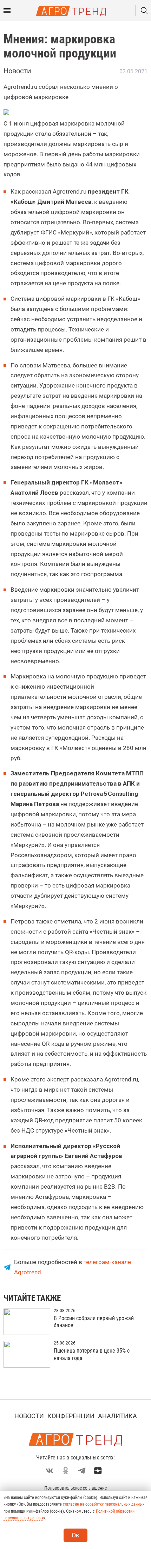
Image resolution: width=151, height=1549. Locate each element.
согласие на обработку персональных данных (103, 1504)
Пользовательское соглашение (75, 1488)
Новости (29, 1416)
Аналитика (117, 1416)
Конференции (70, 1416)
